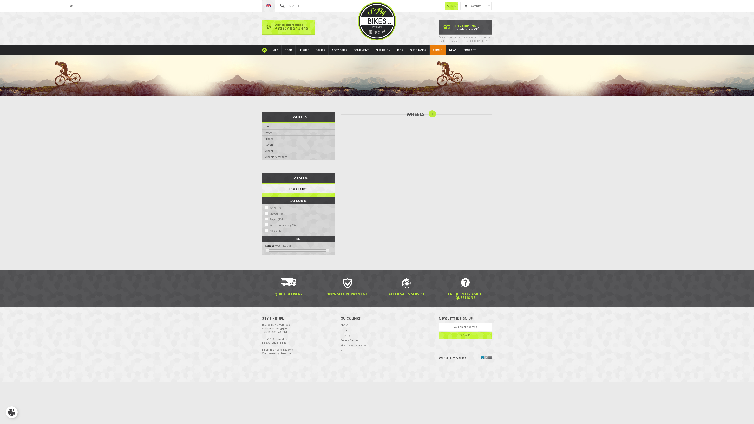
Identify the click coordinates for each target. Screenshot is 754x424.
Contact (469, 50)
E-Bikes (320, 50)
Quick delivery (289, 294)
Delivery (345, 335)
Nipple (269, 138)
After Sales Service (406, 294)
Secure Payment (350, 340)
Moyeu (269, 132)
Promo (437, 50)
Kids (400, 50)
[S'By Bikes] (377, 21)
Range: (269, 245)
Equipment (361, 50)
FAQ (343, 350)
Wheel (269, 151)
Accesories (339, 50)
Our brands (418, 50)
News (453, 50)
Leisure (304, 50)
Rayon (269, 144)
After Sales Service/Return (356, 345)
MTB (275, 50)
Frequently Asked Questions (465, 296)
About (344, 325)
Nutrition (383, 50)
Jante (268, 126)
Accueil (265, 50)
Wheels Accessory (276, 157)
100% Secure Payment (347, 294)
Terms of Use (348, 330)
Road (288, 50)
